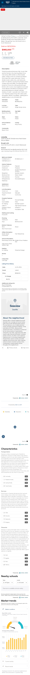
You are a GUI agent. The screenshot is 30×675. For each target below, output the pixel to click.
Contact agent (5, 32)
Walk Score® (18, 404)
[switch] (20, 32)
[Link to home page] (8, 2)
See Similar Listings (8, 57)
